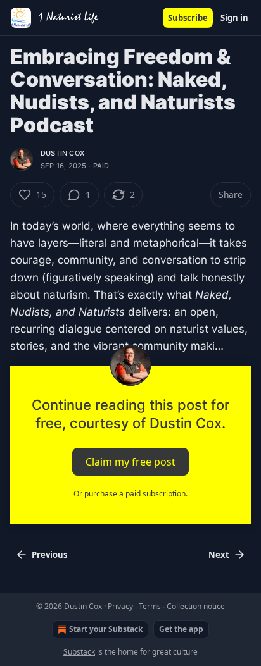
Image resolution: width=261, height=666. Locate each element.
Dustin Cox (62, 153)
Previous (49, 554)
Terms (150, 606)
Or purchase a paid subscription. (130, 493)
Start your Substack (106, 629)
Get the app (181, 629)
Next (218, 554)
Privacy (120, 606)
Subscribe (188, 17)
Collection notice (196, 606)
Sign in (234, 17)
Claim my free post (130, 461)
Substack (79, 651)
